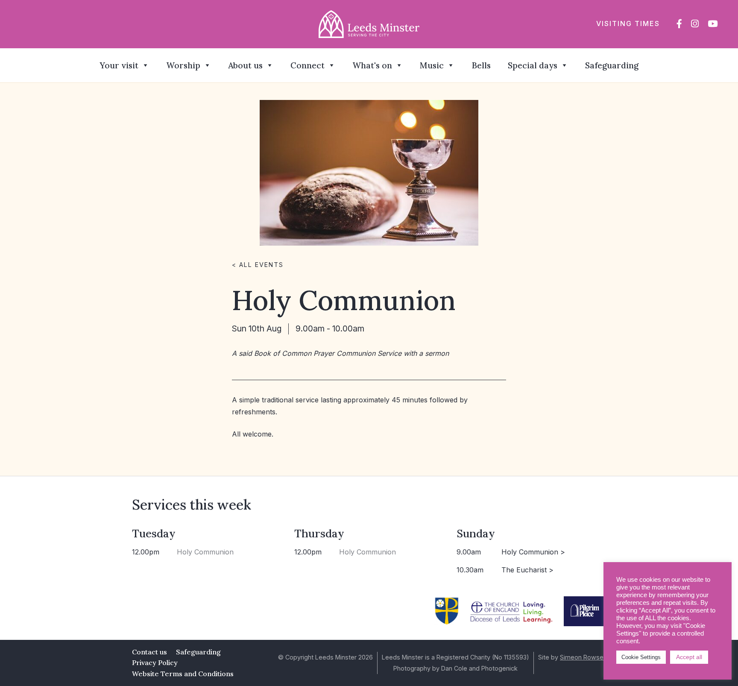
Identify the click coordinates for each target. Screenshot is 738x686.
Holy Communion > (533, 552)
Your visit (119, 65)
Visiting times (628, 23)
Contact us (149, 652)
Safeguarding (611, 65)
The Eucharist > (527, 570)
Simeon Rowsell (583, 657)
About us (245, 65)
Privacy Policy (155, 662)
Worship (183, 65)
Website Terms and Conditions (183, 673)
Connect (307, 65)
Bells (481, 65)
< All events (258, 264)
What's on (372, 65)
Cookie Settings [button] (641, 657)
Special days (532, 65)
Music (432, 65)
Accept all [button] (689, 657)
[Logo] (369, 23)
